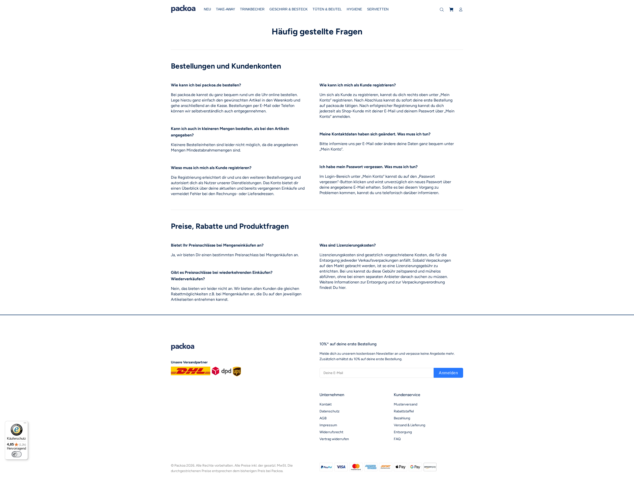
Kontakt (325, 404)
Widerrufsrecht (331, 432)
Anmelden (448, 373)
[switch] (17, 454)
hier (342, 287)
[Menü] (25, 424)
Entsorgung (403, 432)
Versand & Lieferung (409, 425)
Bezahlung (402, 418)
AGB (323, 418)
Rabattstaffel (404, 411)
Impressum (328, 425)
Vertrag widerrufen (334, 439)
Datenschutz (329, 411)
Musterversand (405, 404)
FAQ (397, 439)
